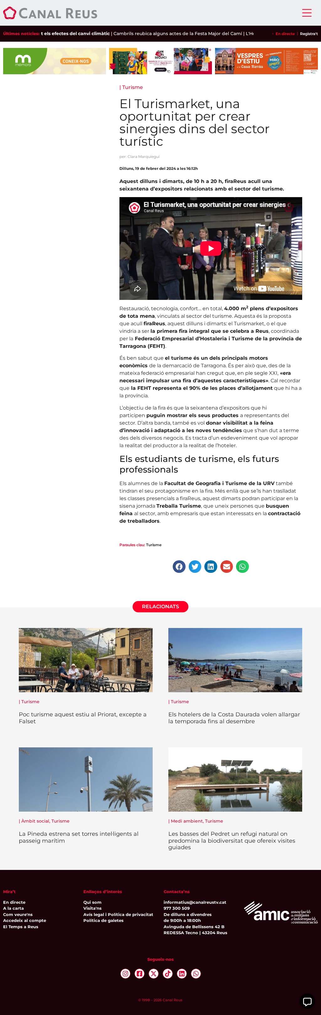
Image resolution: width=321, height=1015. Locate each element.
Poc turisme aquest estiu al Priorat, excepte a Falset (83, 718)
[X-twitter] (154, 974)
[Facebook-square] (139, 974)
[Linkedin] (182, 974)
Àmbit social (35, 821)
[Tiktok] (168, 974)
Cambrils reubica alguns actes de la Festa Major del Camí (161, 33)
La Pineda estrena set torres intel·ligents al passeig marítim (79, 837)
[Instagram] (125, 974)
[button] (179, 566)
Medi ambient (187, 821)
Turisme (132, 87)
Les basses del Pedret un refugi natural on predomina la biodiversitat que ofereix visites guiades (231, 840)
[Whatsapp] (196, 974)
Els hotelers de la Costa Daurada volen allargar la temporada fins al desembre (234, 718)
